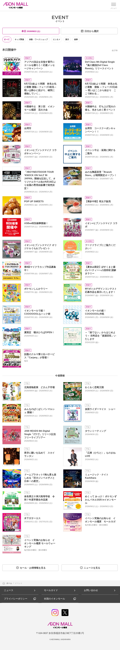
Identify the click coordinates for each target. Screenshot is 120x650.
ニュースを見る (92, 567)
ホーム (9, 583)
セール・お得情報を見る (33, 567)
